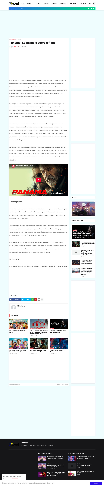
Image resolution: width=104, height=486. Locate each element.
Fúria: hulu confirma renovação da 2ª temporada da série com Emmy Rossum (56, 474)
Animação (63, 3)
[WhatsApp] (32, 299)
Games (54, 3)
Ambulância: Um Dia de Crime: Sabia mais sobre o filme (38, 351)
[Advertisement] (52, 24)
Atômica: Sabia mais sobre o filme (57, 351)
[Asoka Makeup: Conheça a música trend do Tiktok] (72, 466)
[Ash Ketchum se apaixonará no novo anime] (72, 473)
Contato (21, 8)
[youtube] (93, 8)
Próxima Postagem (62, 384)
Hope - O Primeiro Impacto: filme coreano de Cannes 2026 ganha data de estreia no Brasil (39, 332)
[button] (90, 3)
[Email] (39, 299)
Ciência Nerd (21, 306)
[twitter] (91, 8)
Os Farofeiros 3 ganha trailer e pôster (17, 331)
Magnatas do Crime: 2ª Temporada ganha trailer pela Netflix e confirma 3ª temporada (87, 253)
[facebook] (88, 8)
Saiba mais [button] (50, 483)
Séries (46, 3)
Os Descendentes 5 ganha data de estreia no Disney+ (85, 457)
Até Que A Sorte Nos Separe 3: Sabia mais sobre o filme (17, 351)
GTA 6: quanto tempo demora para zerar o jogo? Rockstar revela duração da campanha (55, 465)
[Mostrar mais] (42, 299)
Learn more (15, 478)
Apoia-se (16, 8)
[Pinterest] (35, 299)
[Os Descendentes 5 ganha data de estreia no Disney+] (72, 458)
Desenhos (73, 3)
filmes (19, 39)
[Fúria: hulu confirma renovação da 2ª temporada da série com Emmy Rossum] (42, 474)
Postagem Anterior (15, 384)
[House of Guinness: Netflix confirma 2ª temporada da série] (76, 262)
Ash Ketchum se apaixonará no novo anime (85, 472)
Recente (29, 3)
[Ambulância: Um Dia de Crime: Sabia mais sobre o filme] (76, 244)
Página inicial (12, 39)
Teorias (82, 3)
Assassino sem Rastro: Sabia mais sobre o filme (58, 331)
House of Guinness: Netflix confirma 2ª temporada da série (86, 262)
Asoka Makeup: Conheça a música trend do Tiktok (84, 464)
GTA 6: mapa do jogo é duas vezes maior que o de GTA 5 (55, 457)
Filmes (38, 3)
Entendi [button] (96, 483)
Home (23, 3)
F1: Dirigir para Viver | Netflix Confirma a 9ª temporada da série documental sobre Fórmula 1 (87, 271)
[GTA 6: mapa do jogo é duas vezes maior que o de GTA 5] (42, 458)
